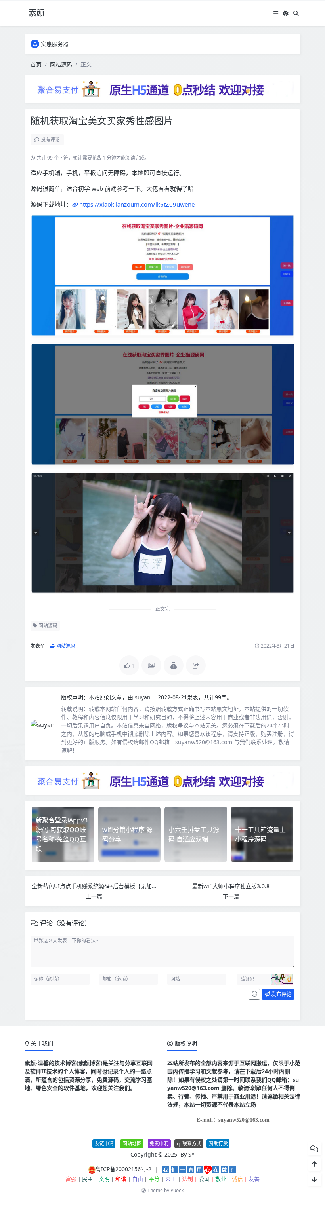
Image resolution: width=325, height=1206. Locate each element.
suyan (143, 697)
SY (191, 1154)
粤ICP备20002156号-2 (123, 1169)
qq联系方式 (189, 1143)
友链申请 (104, 1143)
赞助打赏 (218, 1143)
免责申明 (158, 1143)
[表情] (254, 994)
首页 (36, 64)
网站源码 (61, 64)
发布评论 (281, 993)
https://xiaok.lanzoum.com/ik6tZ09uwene (137, 204)
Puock (177, 1190)
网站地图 (131, 1143)
